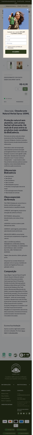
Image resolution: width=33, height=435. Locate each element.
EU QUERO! (15, 51)
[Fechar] (27, 9)
